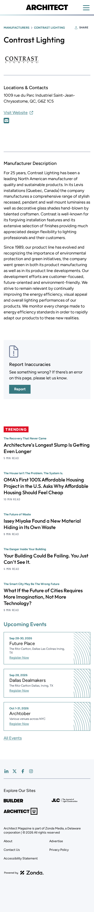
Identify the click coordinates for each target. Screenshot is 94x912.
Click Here (6, 120)
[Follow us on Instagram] (31, 771)
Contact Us (12, 850)
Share (83, 27)
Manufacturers (16, 27)
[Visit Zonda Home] (24, 873)
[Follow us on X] (14, 771)
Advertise (56, 841)
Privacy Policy (59, 850)
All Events (13, 738)
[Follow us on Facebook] (23, 771)
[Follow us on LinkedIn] (6, 771)
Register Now (19, 658)
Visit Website (16, 112)
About (8, 841)
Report (20, 389)
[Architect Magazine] (47, 7)
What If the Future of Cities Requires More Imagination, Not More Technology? (43, 596)
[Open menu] (86, 7)
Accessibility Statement (21, 858)
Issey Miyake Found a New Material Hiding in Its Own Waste (42, 524)
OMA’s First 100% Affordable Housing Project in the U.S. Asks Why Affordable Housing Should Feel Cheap (46, 486)
